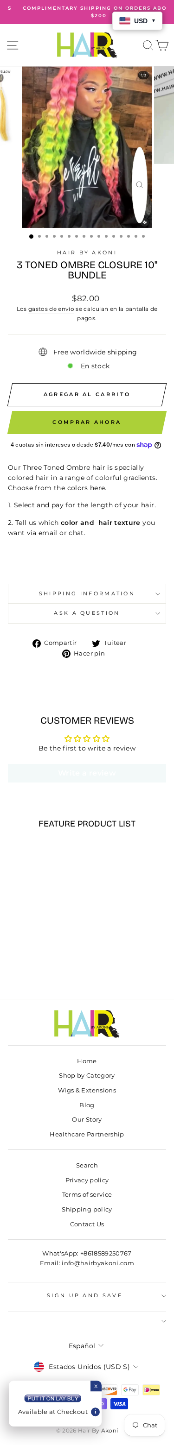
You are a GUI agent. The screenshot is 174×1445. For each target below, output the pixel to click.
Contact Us (87, 1224)
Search (87, 1165)
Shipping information (87, 593)
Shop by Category (87, 1075)
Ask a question (87, 613)
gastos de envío (51, 309)
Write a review (87, 773)
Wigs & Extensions (87, 1090)
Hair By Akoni (87, 252)
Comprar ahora (86, 422)
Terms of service (87, 1194)
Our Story (87, 1119)
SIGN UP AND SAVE (84, 1295)
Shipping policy (87, 1209)
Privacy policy (87, 1180)
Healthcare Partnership (87, 1134)
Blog (86, 1105)
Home (87, 1061)
